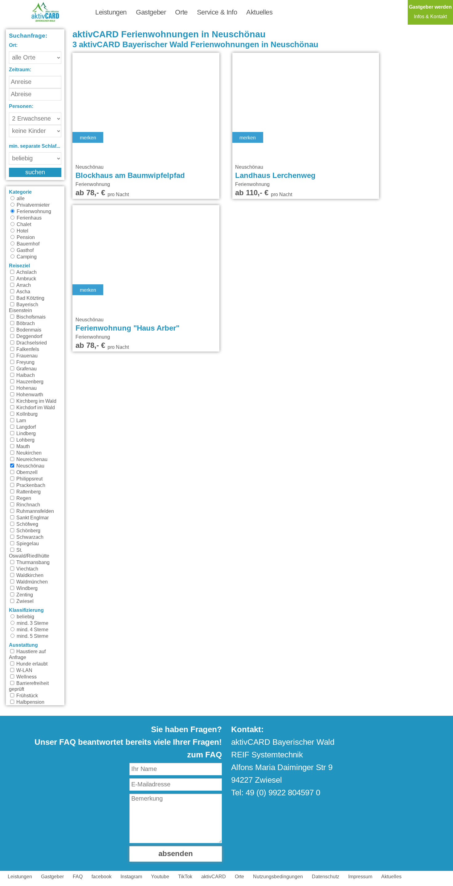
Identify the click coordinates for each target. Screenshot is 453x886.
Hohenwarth (29, 394)
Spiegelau (27, 543)
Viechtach (26, 569)
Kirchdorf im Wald (35, 407)
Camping (26, 256)
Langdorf (25, 427)
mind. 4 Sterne (31, 629)
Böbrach (25, 323)
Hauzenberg (29, 381)
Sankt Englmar (32, 517)
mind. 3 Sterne (31, 623)
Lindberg (25, 433)
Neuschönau (29, 466)
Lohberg (25, 440)
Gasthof (24, 250)
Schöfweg (26, 524)
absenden (175, 854)
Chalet (23, 224)
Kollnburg (26, 414)
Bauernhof (27, 243)
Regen (23, 498)
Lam (20, 420)
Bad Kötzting (29, 298)
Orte (181, 12)
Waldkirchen (29, 575)
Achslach (26, 272)
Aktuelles (259, 12)
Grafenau (26, 368)
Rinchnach (27, 504)
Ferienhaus (28, 218)
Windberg (26, 588)
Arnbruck (25, 278)
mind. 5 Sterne (31, 636)
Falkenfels (27, 349)
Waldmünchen (31, 581)
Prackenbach (30, 485)
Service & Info (217, 12)
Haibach (25, 375)
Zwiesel (24, 601)
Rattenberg (28, 491)
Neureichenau (31, 459)
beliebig (24, 616)
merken (88, 137)
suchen (35, 172)
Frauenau (26, 355)
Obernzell (26, 472)
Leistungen (111, 12)
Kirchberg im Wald (35, 401)
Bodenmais (28, 330)
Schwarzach (29, 537)
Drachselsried (31, 342)
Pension (25, 237)
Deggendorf (28, 336)
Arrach (23, 285)
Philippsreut (29, 478)
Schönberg (27, 530)
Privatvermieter (32, 205)
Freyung (25, 362)
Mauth (22, 446)
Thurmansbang (32, 562)
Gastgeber (151, 12)
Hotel (21, 231)
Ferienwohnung (33, 211)
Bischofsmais (30, 317)
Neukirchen (28, 453)
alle (20, 198)
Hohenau (26, 388)
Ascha (22, 291)
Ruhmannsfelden (34, 511)
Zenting (24, 594)
